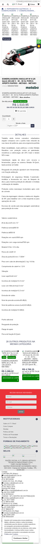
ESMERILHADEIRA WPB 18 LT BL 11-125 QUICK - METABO (10, 364)
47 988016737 (8, 509)
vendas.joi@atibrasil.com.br (14, 505)
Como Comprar (8, 426)
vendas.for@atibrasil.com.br (14, 513)
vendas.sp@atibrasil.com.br (14, 498)
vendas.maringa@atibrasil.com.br (16, 490)
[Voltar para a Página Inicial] (2, 9)
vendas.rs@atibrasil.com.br (13, 483)
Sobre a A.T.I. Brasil (9, 423)
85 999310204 (8, 517)
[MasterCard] (14, 446)
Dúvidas (5, 429)
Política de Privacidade (10, 434)
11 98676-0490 (8, 502)
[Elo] (29, 446)
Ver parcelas (21, 111)
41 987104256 (8, 479)
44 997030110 (8, 494)
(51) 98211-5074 (9, 487)
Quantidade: (6, 116)
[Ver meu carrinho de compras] (38, 4)
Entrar (32, 4)
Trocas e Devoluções (10, 437)
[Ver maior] (37, 38)
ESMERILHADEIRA (9, 11)
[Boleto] (7, 448)
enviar (21, 412)
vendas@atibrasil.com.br (13, 475)
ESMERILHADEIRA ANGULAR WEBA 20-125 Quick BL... (30, 363)
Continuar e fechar (20, 538)
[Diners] (23, 446)
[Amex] (35, 446)
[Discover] (26, 448)
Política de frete (8, 432)
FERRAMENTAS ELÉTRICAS (18, 9)
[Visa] (6, 446)
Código (4, 86)
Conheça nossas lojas (27, 1)
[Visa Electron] (16, 448)
